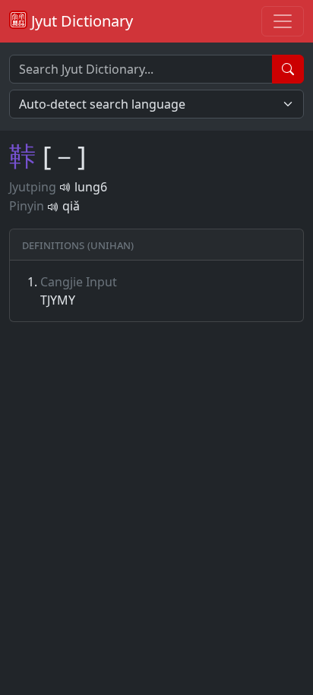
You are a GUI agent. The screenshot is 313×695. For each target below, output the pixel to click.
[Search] (288, 69)
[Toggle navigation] (282, 21)
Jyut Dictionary (80, 21)
